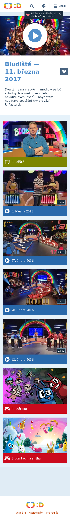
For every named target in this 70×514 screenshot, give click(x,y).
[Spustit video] (35, 35)
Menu (62, 6)
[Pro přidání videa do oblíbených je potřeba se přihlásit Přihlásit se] (64, 71)
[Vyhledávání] (32, 6)
